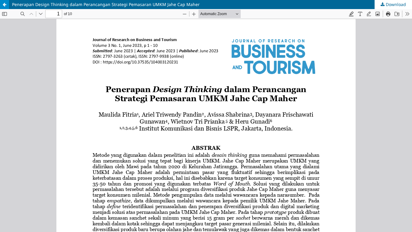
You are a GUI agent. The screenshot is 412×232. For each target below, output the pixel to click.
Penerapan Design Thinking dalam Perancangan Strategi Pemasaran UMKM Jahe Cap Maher (106, 4)
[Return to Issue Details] (4, 4)
